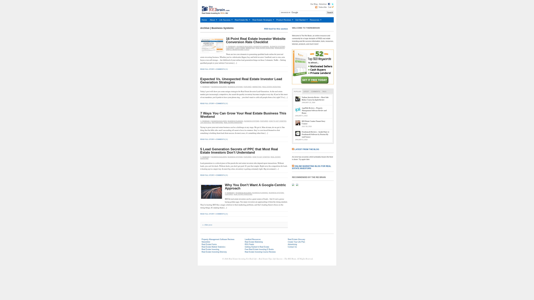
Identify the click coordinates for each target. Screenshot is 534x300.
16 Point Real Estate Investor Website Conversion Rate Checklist (255, 40)
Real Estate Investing (265, 48)
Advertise (323, 4)
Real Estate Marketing (254, 242)
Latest (306, 91)
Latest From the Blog (307, 149)
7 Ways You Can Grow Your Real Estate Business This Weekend (243, 114)
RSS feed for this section (276, 29)
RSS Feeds (249, 244)
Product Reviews (283, 20)
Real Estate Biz (240, 20)
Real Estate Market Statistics (213, 247)
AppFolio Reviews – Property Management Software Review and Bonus (314, 110)
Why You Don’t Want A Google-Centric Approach (255, 186)
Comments (315, 91)
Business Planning (261, 46)
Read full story (207, 69)
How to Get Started (277, 121)
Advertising (292, 244)
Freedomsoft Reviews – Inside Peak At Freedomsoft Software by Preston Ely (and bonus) (315, 134)
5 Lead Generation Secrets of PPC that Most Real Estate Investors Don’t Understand (239, 150)
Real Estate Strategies (261, 20)
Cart (330, 7)
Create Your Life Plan (296, 242)
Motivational (217, 122)
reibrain (231, 46)
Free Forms (240, 48)
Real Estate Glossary (296, 239)
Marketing (250, 48)
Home (204, 20)
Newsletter (206, 242)
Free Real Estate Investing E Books (259, 249)
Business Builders (245, 46)
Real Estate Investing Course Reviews (260, 252)
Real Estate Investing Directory (214, 252)
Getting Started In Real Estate (257, 247)
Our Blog (313, 4)
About (211, 20)
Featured (230, 48)
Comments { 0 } (222, 69)
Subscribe (323, 7)
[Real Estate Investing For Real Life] (216, 16)
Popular (297, 91)
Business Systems (277, 46)
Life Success (224, 20)
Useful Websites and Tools (237, 49)
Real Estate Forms (209, 244)
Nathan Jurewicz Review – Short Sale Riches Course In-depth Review (315, 98)
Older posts (207, 225)
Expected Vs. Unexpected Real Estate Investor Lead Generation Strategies (241, 80)
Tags (324, 91)
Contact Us (292, 247)
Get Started (300, 20)
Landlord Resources (253, 239)
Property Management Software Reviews (218, 239)
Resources (313, 20)
